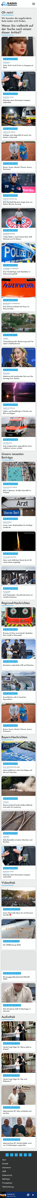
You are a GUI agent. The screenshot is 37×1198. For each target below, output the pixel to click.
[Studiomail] (25, 1154)
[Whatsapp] (7, 1154)
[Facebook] (11, 1154)
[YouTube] (20, 1154)
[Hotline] (29, 1154)
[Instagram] (16, 1154)
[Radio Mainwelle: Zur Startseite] (16, 4)
